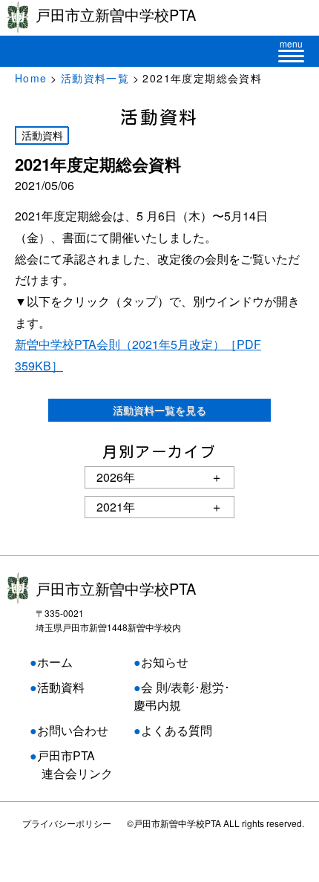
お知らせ (164, 661)
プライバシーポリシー (66, 823)
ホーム (55, 661)
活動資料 (61, 687)
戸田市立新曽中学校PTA (116, 588)
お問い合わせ (72, 730)
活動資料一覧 (95, 78)
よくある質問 (176, 730)
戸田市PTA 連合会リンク (71, 764)
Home (31, 78)
